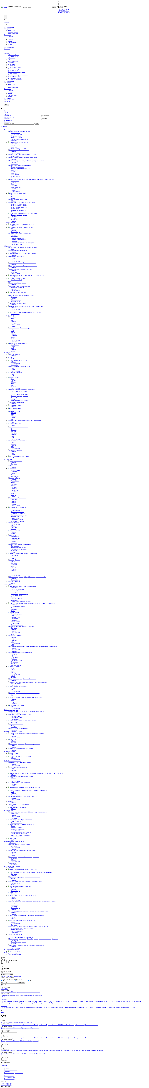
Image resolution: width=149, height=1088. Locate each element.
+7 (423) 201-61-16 (63, 9)
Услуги (10, 41)
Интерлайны (58, 1007)
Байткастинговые (24, 1007)
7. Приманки (11, 64)
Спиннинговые (105, 1007)
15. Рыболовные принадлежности (18, 75)
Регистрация (66, 12)
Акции (6, 112)
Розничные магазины (10, 1070)
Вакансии (10, 39)
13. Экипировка (12, 73)
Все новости (4, 986)
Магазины (7, 118)
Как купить (7, 28)
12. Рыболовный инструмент (16, 72)
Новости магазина (22, 981)
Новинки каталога (35, 981)
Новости (10, 36)
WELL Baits (4, 989)
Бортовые (39, 1007)
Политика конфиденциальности (13, 1073)
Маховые (76, 1007)
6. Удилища (11, 62)
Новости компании (8, 981)
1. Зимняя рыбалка (13, 55)
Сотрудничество (12, 42)
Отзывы (10, 44)
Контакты (7, 49)
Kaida (2, 1012)
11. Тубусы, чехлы (13, 70)
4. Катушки (11, 59)
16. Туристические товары (15, 76)
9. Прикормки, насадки (14, 67)
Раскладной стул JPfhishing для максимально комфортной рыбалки (20, 992)
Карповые (65, 1007)
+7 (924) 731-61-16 (63, 11)
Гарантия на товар (13, 33)
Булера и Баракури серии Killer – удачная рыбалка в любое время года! (21, 995)
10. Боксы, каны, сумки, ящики (17, 69)
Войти (60, 12)
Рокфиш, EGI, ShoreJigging (87, 1007)
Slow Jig (3, 1007)
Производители (9, 117)
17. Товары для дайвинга (15, 78)
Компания (4, 1064)
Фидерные (122, 1007)
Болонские (33, 1007)
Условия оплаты (12, 30)
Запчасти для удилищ (48, 1007)
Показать (3, 974)
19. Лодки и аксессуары (15, 79)
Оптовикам (7, 45)
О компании (7, 35)
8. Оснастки (11, 65)
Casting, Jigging (15, 1007)
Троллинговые (114, 1007)
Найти (6, 104)
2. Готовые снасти (13, 56)
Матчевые (71, 1007)
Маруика (8, 1007)
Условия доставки (13, 32)
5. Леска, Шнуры (13, 61)
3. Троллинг (11, 58)
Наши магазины (9, 47)
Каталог (6, 22)
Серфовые (98, 1007)
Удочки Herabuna (130, 1007)
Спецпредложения (9, 27)
